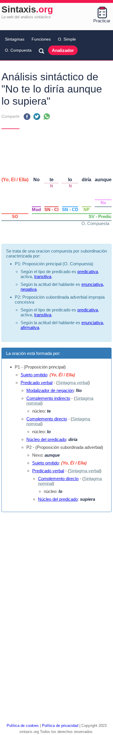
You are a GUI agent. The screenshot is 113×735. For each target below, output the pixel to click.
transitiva (42, 276)
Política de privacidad (60, 725)
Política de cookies (23, 725)
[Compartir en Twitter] (36, 116)
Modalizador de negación (50, 390)
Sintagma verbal (73, 382)
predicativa (87, 271)
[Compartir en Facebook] (26, 116)
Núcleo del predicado (46, 439)
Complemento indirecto (48, 398)
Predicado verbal (36, 382)
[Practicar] (101, 12)
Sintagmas (14, 39)
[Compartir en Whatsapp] (46, 116)
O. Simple (67, 39)
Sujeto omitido (34, 374)
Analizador (63, 50)
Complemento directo (46, 418)
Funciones (41, 39)
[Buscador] (41, 51)
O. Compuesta (18, 50)
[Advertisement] (56, 150)
